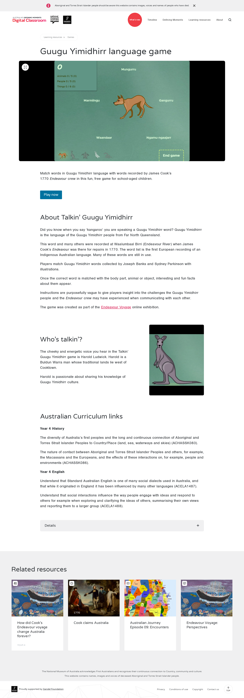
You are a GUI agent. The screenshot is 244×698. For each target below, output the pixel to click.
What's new (135, 20)
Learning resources (200, 19)
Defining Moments (173, 19)
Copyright (197, 689)
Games (70, 37)
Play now (51, 195)
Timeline (152, 19)
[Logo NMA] (54, 20)
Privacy (161, 689)
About (219, 19)
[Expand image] (25, 67)
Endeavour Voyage (116, 307)
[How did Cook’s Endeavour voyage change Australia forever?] (37, 598)
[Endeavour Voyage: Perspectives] (207, 598)
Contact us (213, 689)
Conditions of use (178, 689)
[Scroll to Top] (228, 688)
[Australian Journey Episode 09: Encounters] (150, 598)
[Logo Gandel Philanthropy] (67, 20)
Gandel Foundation (53, 689)
